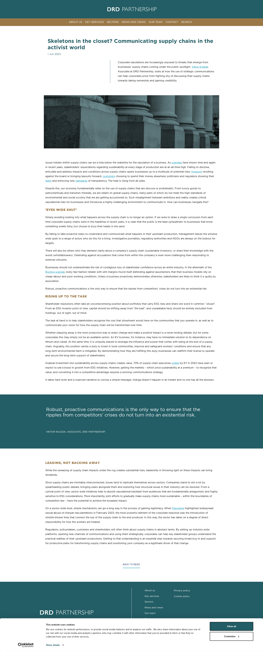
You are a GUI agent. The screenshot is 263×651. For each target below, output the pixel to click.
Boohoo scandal (55, 272)
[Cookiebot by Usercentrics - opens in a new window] (25, 645)
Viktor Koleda (200, 67)
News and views (154, 608)
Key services (152, 596)
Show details (53, 645)
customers (109, 176)
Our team (150, 613)
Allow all (231, 626)
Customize (229, 636)
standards (81, 181)
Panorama (178, 508)
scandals (177, 163)
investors (196, 172)
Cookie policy (182, 596)
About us (150, 590)
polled (175, 363)
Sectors (149, 602)
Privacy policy (182, 591)
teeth (48, 181)
